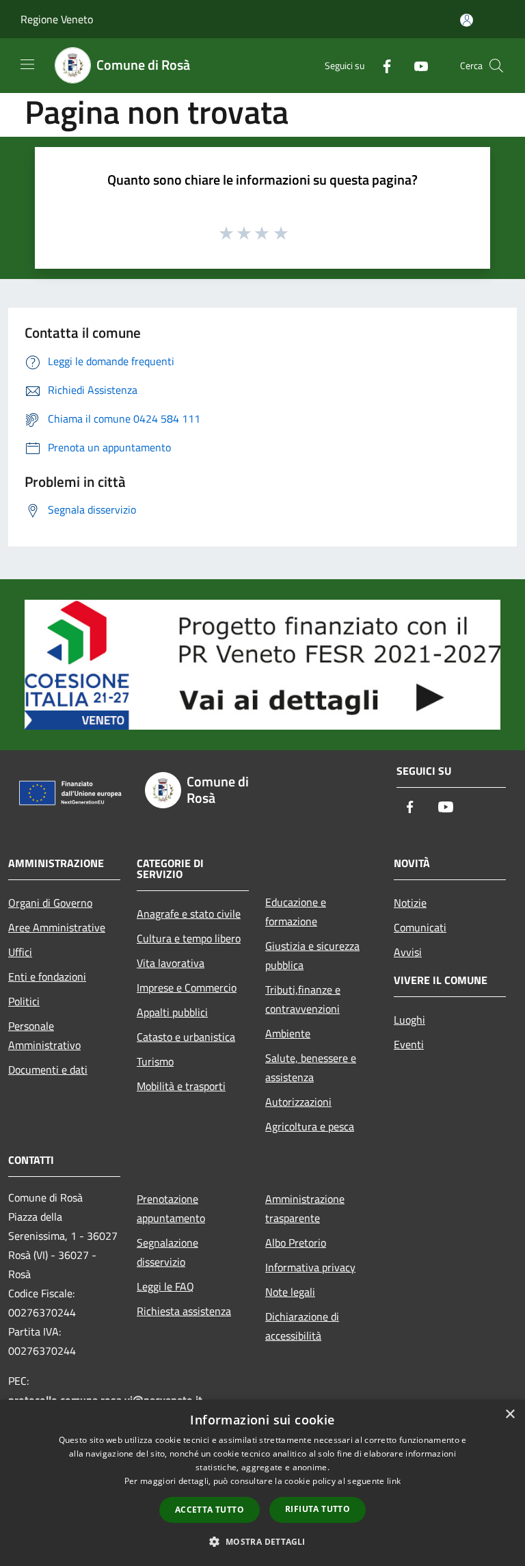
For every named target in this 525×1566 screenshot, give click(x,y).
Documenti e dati (48, 1069)
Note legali (290, 1292)
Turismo (155, 1061)
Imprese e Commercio (187, 987)
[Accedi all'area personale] (466, 20)
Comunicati (420, 927)
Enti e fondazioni (47, 976)
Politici (24, 1001)
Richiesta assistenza (184, 1311)
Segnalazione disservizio (167, 1252)
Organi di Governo (50, 902)
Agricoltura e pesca (309, 1126)
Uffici (20, 952)
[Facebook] (381, 65)
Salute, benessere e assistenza (310, 1067)
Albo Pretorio (295, 1242)
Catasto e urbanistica (186, 1036)
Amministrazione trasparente (305, 1208)
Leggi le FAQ (165, 1286)
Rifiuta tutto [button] (317, 1509)
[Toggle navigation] (27, 64)
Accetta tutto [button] (209, 1509)
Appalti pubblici (172, 1012)
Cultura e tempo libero (189, 938)
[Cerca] (496, 65)
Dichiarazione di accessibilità (302, 1326)
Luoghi (409, 1019)
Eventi (409, 1044)
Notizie (410, 902)
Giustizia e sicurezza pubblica (312, 955)
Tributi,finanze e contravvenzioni (302, 999)
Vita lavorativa (170, 963)
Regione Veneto (57, 19)
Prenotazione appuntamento (171, 1208)
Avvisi (408, 952)
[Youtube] (415, 65)
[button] (262, 1541)
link (394, 1481)
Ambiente (287, 1033)
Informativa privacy (310, 1267)
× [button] (509, 1414)
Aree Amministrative (56, 927)
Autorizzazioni (298, 1101)
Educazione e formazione (295, 911)
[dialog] (262, 1483)
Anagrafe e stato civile (189, 913)
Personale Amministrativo (44, 1035)
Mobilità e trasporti (181, 1086)
